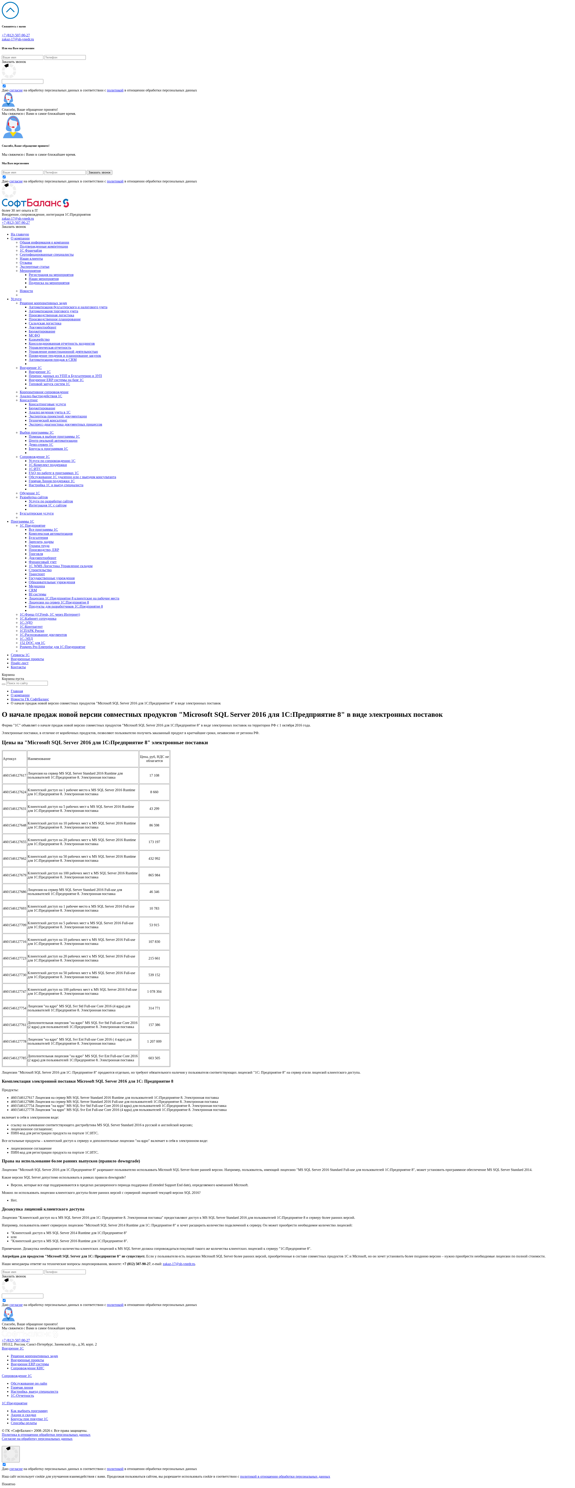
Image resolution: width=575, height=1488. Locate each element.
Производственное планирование (55, 319)
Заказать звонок (14, 62)
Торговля (36, 554)
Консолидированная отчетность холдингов (62, 343)
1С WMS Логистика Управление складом (61, 566)
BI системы (37, 594)
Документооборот (42, 327)
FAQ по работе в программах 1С (54, 473)
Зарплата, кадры (41, 542)
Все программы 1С (43, 529)
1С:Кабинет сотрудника (38, 618)
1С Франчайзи (31, 250)
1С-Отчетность (22, 1395)
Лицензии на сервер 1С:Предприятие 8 (59, 602)
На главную (20, 234)
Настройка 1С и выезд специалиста (56, 485)
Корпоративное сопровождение (44, 392)
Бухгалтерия (38, 538)
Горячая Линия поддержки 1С (52, 481)
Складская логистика (45, 323)
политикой (115, 90)
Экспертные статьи (34, 267)
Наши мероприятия (44, 279)
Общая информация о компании (44, 242)
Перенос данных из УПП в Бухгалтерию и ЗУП (65, 376)
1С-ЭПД (26, 639)
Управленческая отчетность (50, 347)
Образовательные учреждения (52, 582)
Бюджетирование (42, 331)
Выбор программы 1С (37, 432)
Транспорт (37, 574)
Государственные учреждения (52, 578)
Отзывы (26, 262)
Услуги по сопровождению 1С (52, 461)
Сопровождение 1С (35, 457)
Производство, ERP (44, 550)
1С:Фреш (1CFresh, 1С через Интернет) (50, 614)
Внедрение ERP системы (30, 1364)
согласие (16, 90)
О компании (20, 238)
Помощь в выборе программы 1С (54, 436)
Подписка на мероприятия (49, 283)
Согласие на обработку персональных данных (37, 1439)
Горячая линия (22, 1387)
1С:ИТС (35, 469)
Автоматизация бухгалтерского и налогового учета (68, 307)
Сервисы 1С (20, 655)
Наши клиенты (31, 258)
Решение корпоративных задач (43, 303)
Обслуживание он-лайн (29, 1383)
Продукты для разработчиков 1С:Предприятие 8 (66, 606)
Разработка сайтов (34, 497)
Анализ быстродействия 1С (41, 396)
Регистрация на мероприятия (51, 275)
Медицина (37, 586)
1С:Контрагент (31, 627)
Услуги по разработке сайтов (51, 501)
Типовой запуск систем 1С (49, 384)
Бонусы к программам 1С (48, 449)
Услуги (16, 299)
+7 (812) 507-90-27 (16, 35)
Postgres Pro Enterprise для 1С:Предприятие (52, 647)
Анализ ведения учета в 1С (50, 412)
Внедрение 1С (31, 368)
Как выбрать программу (29, 1411)
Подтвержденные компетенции (44, 246)
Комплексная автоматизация (51, 533)
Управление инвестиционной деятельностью (63, 351)
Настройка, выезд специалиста (34, 1391)
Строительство (40, 570)
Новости (26, 291)
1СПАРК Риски (32, 631)
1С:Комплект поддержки (48, 465)
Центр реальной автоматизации (53, 440)
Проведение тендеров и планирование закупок (65, 356)
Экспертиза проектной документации (58, 416)
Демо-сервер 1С (41, 444)
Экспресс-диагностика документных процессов (65, 424)
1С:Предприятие (14, 1403)
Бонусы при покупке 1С (29, 1419)
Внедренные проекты (27, 659)
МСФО (34, 335)
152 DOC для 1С (32, 643)
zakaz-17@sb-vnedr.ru (18, 39)
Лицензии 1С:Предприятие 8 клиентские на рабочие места (74, 598)
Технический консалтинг (48, 420)
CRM (33, 590)
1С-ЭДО (26, 622)
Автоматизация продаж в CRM (53, 360)
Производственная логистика (51, 315)
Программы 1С (22, 521)
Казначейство (39, 339)
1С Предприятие (32, 525)
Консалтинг (29, 400)
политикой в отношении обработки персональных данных (285, 1476)
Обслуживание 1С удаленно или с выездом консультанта (72, 477)
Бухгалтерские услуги (37, 513)
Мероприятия (30, 271)
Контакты (18, 667)
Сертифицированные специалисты (47, 254)
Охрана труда (39, 546)
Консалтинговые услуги (47, 404)
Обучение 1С (30, 493)
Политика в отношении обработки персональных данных (46, 1435)
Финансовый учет (43, 562)
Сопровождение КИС (27, 1368)
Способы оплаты (24, 1423)
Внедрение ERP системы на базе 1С (56, 380)
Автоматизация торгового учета (53, 311)
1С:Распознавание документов (43, 635)
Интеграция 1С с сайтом (47, 505)
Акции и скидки (23, 1415)
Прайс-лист (20, 663)
